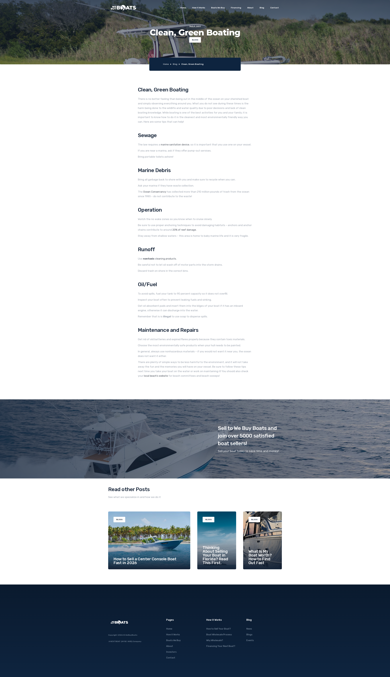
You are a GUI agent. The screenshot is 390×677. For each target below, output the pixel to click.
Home (183, 8)
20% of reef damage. (184, 229)
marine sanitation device (175, 144)
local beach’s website (156, 375)
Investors (171, 652)
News (249, 629)
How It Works (198, 8)
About (250, 8)
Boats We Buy (218, 8)
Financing (236, 8)
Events (250, 640)
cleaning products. (160, 258)
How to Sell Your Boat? (218, 629)
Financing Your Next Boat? (220, 646)
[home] (123, 7)
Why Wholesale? (214, 640)
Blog (262, 8)
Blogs (249, 634)
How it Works (173, 634)
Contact (274, 8)
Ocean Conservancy (154, 191)
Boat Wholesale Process (219, 634)
